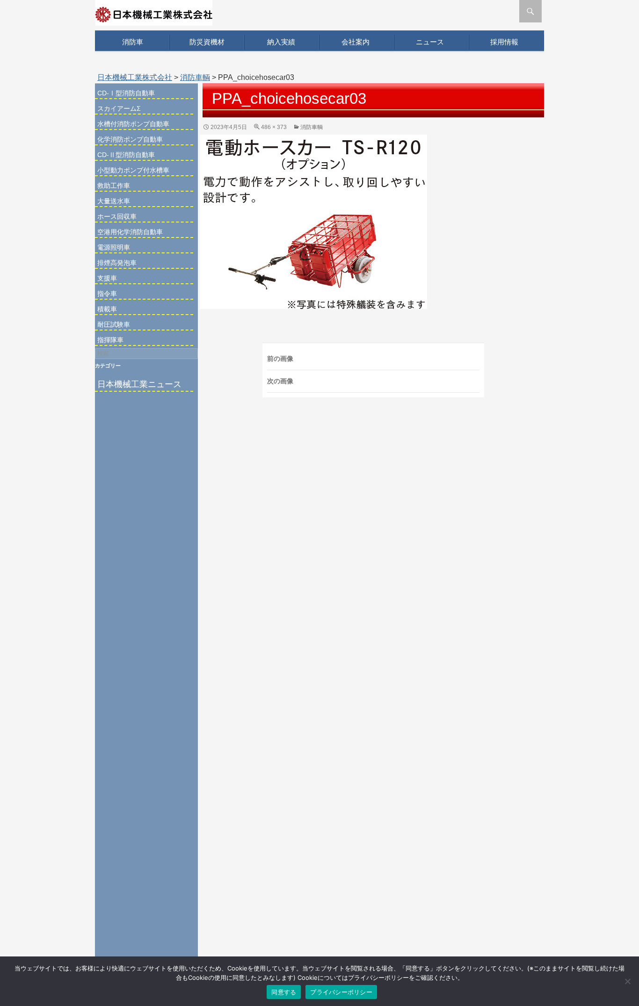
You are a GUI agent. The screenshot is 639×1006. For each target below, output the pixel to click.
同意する (283, 992)
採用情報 (504, 42)
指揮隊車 (110, 340)
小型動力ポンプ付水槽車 (133, 170)
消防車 (132, 42)
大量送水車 (113, 201)
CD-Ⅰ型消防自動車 (126, 93)
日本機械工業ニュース (139, 384)
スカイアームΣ (119, 108)
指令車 (107, 293)
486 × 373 (274, 127)
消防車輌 (195, 77)
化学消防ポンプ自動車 (130, 139)
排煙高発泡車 (117, 262)
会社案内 (355, 42)
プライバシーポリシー (341, 992)
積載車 (107, 309)
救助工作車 (113, 185)
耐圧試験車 (113, 324)
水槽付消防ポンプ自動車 (133, 124)
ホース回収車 (117, 216)
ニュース (430, 42)
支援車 (107, 278)
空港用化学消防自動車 (130, 232)
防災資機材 (207, 42)
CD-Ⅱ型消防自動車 (126, 154)
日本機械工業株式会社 (134, 77)
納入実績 (281, 42)
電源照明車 (113, 247)
